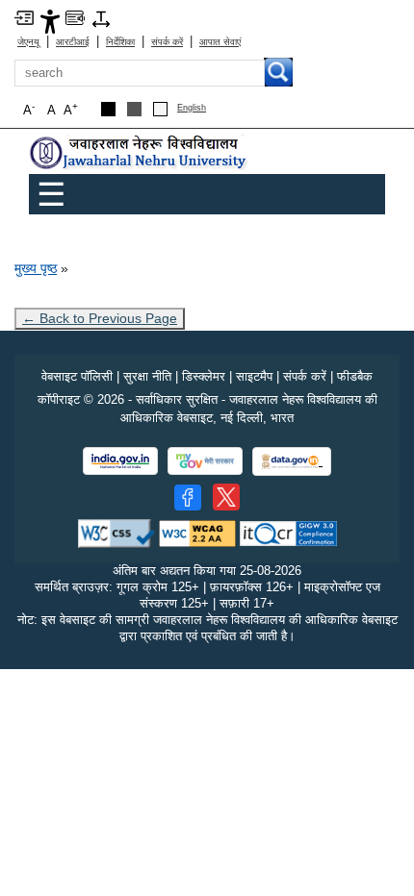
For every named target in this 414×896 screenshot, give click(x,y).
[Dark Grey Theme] (134, 109)
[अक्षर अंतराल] (101, 18)
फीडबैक (355, 376)
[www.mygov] (205, 461)
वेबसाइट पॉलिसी (77, 376)
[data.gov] (291, 462)
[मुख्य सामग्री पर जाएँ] (24, 17)
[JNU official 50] (226, 497)
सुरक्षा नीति (147, 376)
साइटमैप (254, 376)
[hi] (139, 153)
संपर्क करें (167, 42)
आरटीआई (73, 42)
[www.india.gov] (120, 461)
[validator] (116, 533)
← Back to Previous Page (99, 318)
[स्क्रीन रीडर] (75, 17)
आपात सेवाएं (220, 42)
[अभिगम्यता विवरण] (50, 20)
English (191, 108)
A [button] (71, 109)
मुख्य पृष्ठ (35, 268)
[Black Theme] (108, 109)
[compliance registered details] (288, 533)
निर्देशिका (120, 42)
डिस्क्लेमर (203, 376)
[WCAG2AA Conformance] (197, 533)
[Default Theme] (160, 109)
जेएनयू (28, 42)
